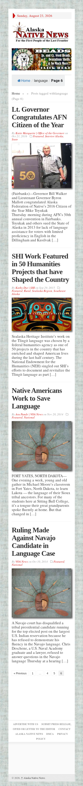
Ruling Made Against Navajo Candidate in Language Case (33, 541)
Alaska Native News (33, 778)
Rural (27, 291)
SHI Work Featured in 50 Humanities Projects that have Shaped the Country (40, 267)
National (29, 417)
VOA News (21, 562)
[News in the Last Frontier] (41, 32)
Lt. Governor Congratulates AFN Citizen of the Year (39, 117)
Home (25, 81)
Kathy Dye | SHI (25, 288)
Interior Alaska (54, 136)
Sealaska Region (42, 291)
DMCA (50, 734)
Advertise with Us (25, 724)
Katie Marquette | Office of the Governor (39, 133)
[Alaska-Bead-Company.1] (41, 58)
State (15, 139)
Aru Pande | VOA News (29, 414)
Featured (38, 136)
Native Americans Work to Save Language (37, 398)
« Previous (20, 673)
